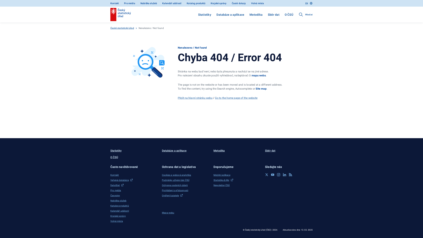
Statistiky (204, 14)
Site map (261, 88)
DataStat (115, 185)
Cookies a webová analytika (176, 175)
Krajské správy (218, 3)
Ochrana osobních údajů (175, 185)
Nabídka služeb (148, 3)
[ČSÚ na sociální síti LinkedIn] (284, 174)
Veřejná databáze (119, 180)
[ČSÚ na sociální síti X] (266, 174)
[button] (134, 167)
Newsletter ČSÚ (221, 185)
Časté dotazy (239, 3)
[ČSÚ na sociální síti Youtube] (272, 174)
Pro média (129, 3)
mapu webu (259, 75)
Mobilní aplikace (221, 175)
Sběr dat (273, 14)
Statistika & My (221, 180)
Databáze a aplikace (230, 14)
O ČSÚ (289, 14)
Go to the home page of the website (236, 97)
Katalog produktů (196, 3)
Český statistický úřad (122, 28)
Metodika (256, 14)
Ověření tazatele (170, 195)
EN (306, 3)
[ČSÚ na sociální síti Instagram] (278, 174)
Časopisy (115, 195)
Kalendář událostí (171, 3)
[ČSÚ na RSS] (290, 174)
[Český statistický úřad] (120, 14)
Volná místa (257, 3)
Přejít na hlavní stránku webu (195, 97)
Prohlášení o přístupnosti (175, 190)
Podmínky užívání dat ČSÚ (175, 180)
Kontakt (114, 3)
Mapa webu (168, 212)
